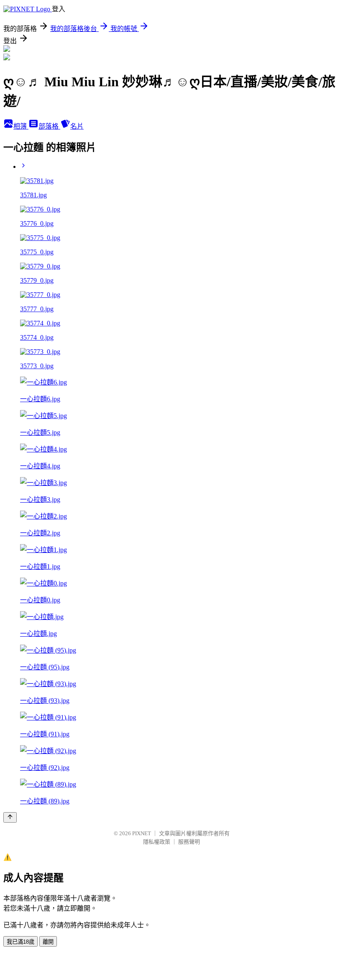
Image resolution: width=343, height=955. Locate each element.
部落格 (49, 126)
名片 (77, 126)
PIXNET (141, 833)
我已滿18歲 (20, 942)
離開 (48, 942)
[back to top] (10, 817)
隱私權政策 (156, 842)
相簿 (20, 126)
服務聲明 (189, 842)
